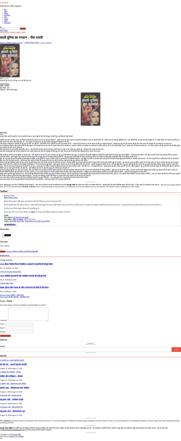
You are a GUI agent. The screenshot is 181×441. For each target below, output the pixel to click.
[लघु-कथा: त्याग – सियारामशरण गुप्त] (11, 407)
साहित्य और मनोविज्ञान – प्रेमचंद (11, 376)
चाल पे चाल (20, 221)
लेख (5, 17)
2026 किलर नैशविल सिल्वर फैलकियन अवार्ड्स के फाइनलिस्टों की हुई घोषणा (26, 264)
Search (2, 346)
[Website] (15, 225)
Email (2, 328)
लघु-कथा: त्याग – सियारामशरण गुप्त (12, 411)
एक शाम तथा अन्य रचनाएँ (20, 217)
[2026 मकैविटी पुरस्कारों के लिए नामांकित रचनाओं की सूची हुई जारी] (10, 272)
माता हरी (51, 174)
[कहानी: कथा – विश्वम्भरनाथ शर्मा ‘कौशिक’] (13, 384)
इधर (75, 155)
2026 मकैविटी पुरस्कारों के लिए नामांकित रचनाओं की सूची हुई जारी (23, 276)
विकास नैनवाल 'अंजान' (32, 43)
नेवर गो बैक (12, 221)
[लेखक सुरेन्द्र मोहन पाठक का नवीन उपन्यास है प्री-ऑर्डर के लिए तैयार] (6, 283)
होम (5, 10)
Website (2, 332)
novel (8, 251)
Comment (4, 320)
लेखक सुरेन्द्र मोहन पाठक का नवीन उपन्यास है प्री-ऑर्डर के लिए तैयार (24, 287)
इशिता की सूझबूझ (18, 219)
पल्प (13, 251)
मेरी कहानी (7, 23)
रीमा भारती (18, 251)
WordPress (12, 436)
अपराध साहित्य (4, 32)
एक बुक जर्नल (4, 2)
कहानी (6, 19)
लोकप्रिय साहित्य (15, 32)
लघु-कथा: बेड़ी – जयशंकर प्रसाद (11, 399)
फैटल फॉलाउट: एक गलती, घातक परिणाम (37, 221)
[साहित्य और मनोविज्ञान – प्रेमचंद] (10, 372)
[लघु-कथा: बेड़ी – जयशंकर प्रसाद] (10, 395)
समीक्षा (6, 13)
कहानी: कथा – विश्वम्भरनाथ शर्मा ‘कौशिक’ (15, 388)
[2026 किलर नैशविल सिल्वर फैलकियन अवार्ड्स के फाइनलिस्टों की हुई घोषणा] (6, 260)
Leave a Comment (46, 43)
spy (11, 251)
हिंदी (36, 251)
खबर (5, 11)
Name (2, 324)
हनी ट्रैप (42, 157)
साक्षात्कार (7, 15)
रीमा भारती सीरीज (26, 251)
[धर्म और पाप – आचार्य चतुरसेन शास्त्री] (12, 360)
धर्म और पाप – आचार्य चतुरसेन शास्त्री (13, 364)
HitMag (21, 436)
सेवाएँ (5, 21)
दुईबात (33, 212)
